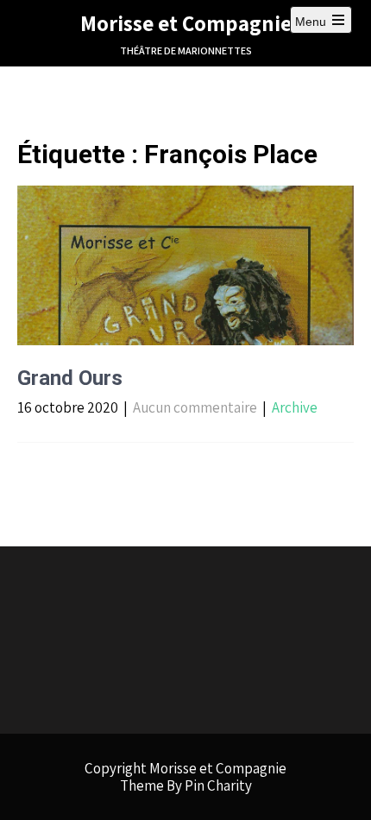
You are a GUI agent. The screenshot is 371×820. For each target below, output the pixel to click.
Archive (295, 407)
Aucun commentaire (195, 407)
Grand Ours (70, 378)
